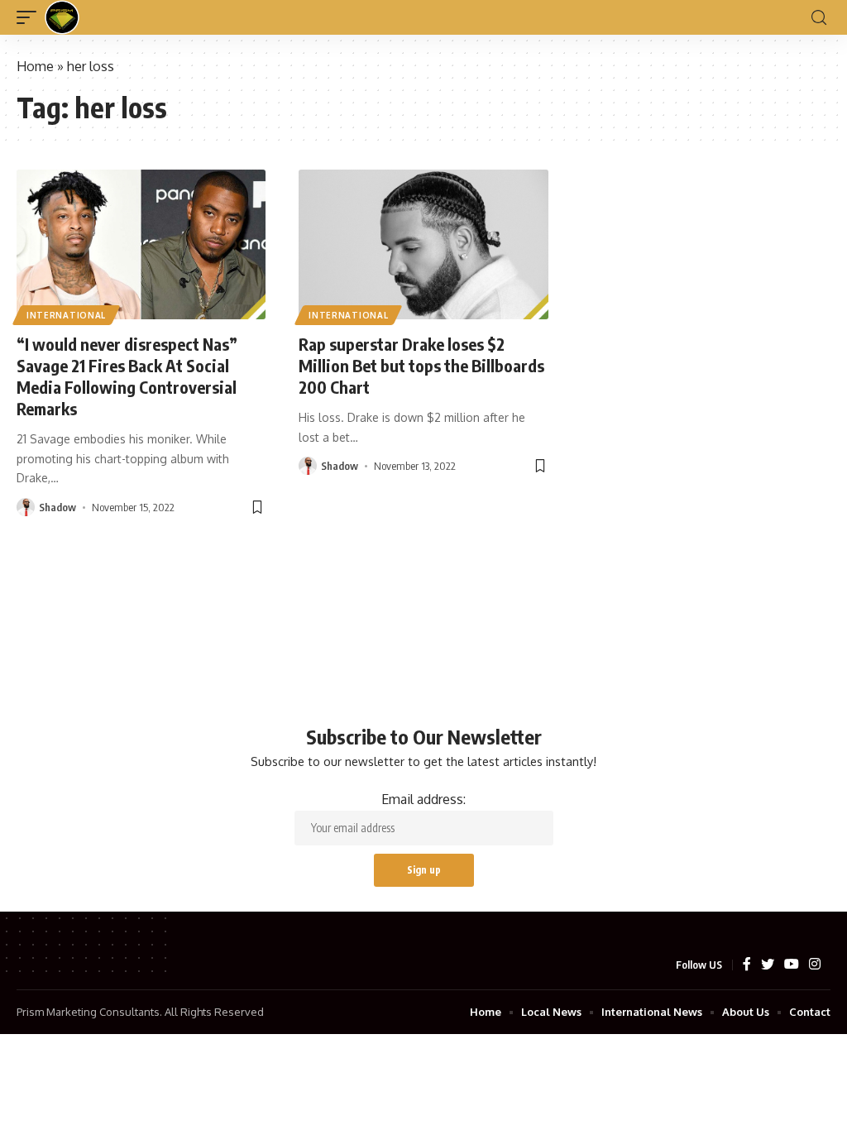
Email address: (423, 799)
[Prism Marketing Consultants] (62, 17)
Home (35, 66)
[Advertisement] (423, 580)
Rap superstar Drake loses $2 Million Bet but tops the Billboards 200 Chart (421, 365)
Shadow (57, 507)
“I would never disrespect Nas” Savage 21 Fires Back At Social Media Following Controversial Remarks (127, 376)
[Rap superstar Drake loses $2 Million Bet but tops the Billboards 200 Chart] (423, 244)
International (66, 315)
